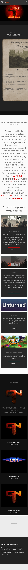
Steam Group (15, 176)
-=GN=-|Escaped (13, 510)
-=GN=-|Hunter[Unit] (14, 443)
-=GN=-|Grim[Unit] (14, 476)
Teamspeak (17, 198)
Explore (13, 249)
